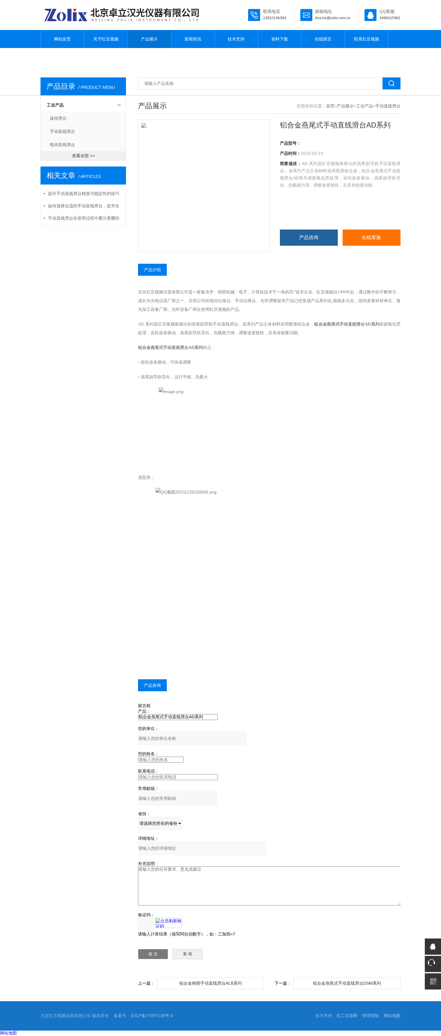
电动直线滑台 (62, 144)
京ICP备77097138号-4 (151, 1015)
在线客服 (371, 237)
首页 (330, 106)
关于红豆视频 (105, 39)
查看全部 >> (83, 155)
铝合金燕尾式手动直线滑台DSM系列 (347, 983)
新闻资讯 (192, 39)
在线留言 (323, 39)
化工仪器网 (346, 1015)
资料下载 (279, 39)
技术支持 (236, 39)
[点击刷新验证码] (168, 923)
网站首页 (62, 39)
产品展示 (149, 39)
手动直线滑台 (62, 131)
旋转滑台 (58, 118)
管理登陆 (370, 1015)
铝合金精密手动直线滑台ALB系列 (210, 983)
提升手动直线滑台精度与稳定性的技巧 (83, 193)
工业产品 (55, 105)
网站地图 (392, 1015)
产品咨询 (308, 237)
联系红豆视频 (366, 39)
